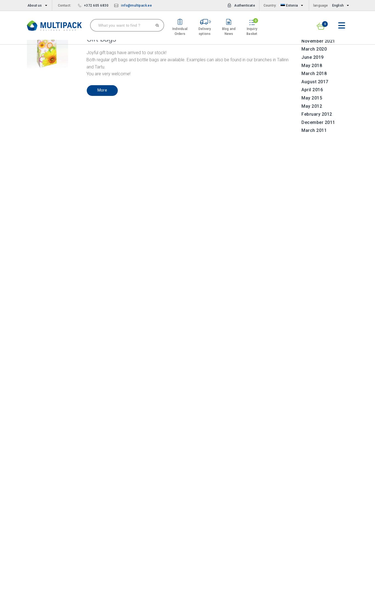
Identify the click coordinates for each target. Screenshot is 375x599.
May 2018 (311, 65)
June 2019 (312, 57)
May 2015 (311, 98)
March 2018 (314, 73)
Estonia (291, 5)
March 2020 (314, 49)
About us (34, 5)
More (102, 90)
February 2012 (316, 114)
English (338, 5)
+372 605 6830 (96, 5)
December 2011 (318, 122)
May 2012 (311, 106)
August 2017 (314, 81)
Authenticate (244, 5)
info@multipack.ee (136, 5)
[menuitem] (36, 5)
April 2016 (312, 89)
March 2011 (314, 130)
